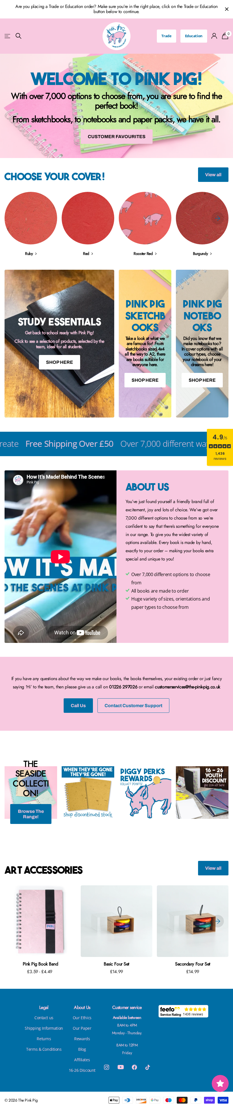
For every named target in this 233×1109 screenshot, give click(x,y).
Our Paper (82, 1028)
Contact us (43, 1017)
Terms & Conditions (43, 1049)
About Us (82, 1007)
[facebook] (134, 1067)
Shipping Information (44, 1028)
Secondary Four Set (192, 964)
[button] (217, 218)
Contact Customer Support (133, 705)
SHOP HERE (59, 362)
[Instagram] (106, 1067)
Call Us (78, 705)
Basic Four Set (116, 964)
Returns (44, 1038)
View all (213, 174)
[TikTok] (147, 1067)
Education (194, 35)
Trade (166, 35)
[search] (18, 36)
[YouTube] (121, 1067)
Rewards (82, 1038)
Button (140, 625)
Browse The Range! (31, 814)
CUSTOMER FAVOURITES (116, 136)
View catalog (8, 36)
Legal (44, 1007)
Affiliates (82, 1059)
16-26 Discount (82, 1070)
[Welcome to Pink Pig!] (116, 106)
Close (226, 9)
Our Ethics (82, 1017)
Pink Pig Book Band (40, 964)
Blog (82, 1049)
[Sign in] (214, 36)
